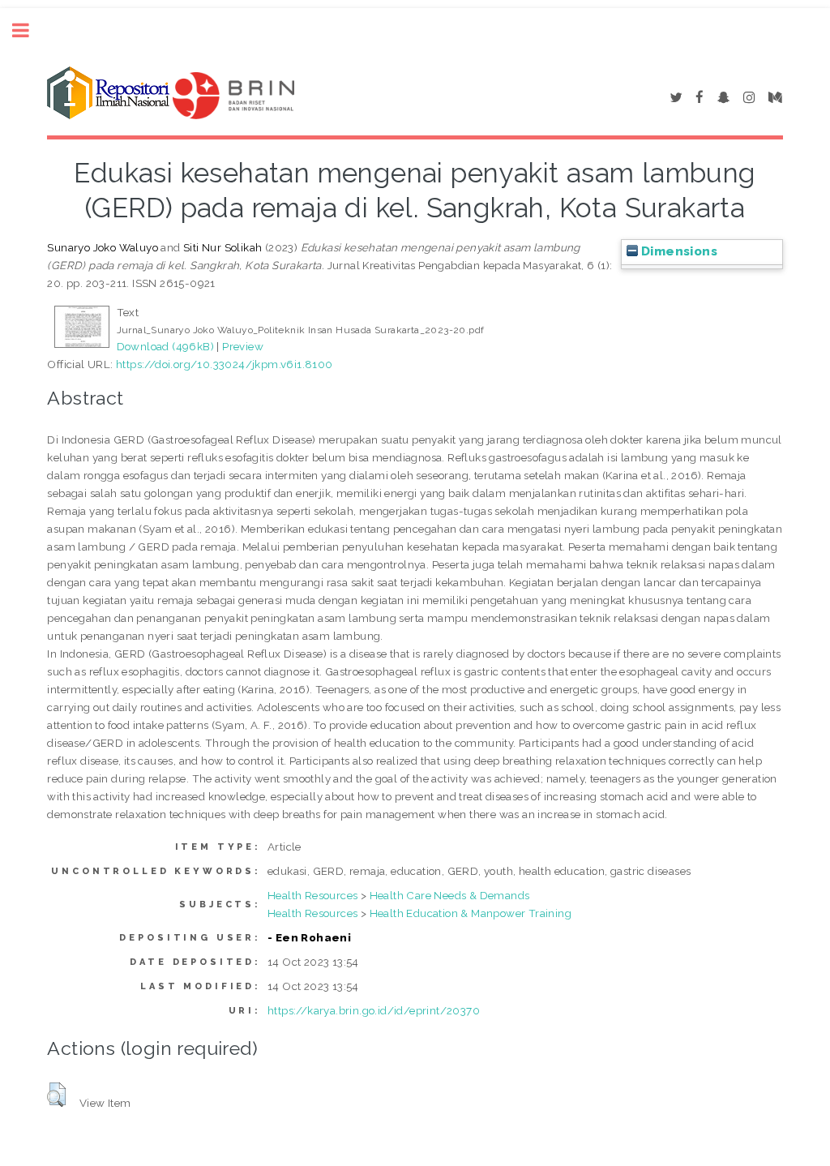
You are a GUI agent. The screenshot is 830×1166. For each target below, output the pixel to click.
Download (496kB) (165, 346)
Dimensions (677, 251)
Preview (242, 346)
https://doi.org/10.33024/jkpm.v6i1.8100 (224, 364)
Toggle (29, 30)
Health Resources (312, 895)
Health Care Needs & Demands (450, 895)
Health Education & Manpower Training (470, 913)
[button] (56, 1094)
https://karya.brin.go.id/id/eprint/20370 (373, 1010)
